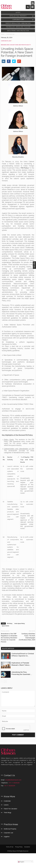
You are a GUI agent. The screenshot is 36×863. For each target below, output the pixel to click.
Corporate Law (18, 19)
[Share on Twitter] (14, 61)
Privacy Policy (18, 847)
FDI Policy (9, 623)
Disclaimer (27, 847)
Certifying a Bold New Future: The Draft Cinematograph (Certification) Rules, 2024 (27, 637)
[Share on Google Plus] (19, 61)
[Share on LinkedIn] (3, 61)
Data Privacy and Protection (18, 30)
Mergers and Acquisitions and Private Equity (16, 44)
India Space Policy (19, 623)
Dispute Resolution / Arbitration (18, 23)
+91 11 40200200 (14, 783)
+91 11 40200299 (9, 786)
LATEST (18, 12)
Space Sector (5, 625)
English (22, 862)
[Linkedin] (32, 3)
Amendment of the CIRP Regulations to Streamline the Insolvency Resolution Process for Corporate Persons (9, 638)
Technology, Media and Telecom (18, 27)
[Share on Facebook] (9, 61)
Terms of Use (9, 847)
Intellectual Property (18, 16)
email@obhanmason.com (13, 780)
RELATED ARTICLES (8, 648)
